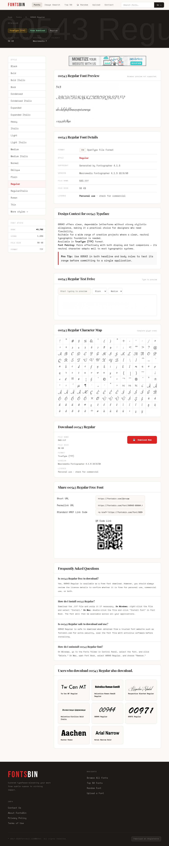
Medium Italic (19, 156)
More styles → (19, 211)
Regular (15, 184)
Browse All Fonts (97, 777)
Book (13, 87)
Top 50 (68, 4)
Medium (15, 149)
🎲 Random (82, 4)
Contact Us (14, 807)
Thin (13, 204)
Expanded (16, 107)
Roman (14, 197)
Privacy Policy (17, 818)
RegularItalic (19, 191)
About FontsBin (17, 813)
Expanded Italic (21, 114)
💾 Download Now (142, 439)
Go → (159, 5)
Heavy (14, 121)
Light (14, 135)
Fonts (37, 4)
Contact (109, 4)
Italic (15, 128)
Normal (15, 163)
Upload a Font (95, 793)
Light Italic (19, 142)
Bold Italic (18, 80)
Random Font (94, 788)
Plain (14, 177)
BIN (16, 4)
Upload (96, 4)
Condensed (17, 94)
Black (14, 66)
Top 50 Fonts (95, 783)
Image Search (52, 4)
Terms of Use (16, 823)
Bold (13, 73)
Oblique (15, 170)
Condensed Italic (21, 100)
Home (10, 17)
